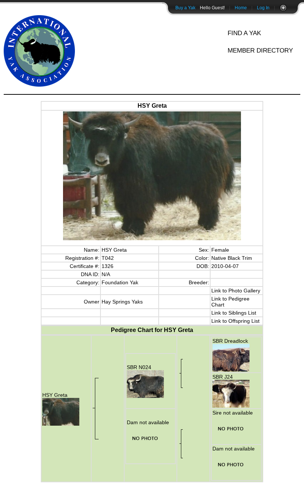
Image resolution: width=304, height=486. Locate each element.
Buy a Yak (185, 7)
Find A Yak (244, 33)
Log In (263, 7)
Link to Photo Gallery (235, 291)
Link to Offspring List (235, 321)
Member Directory (260, 50)
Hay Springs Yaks (122, 302)
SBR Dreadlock (230, 341)
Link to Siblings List (233, 313)
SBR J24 (222, 377)
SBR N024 (139, 367)
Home (241, 7)
